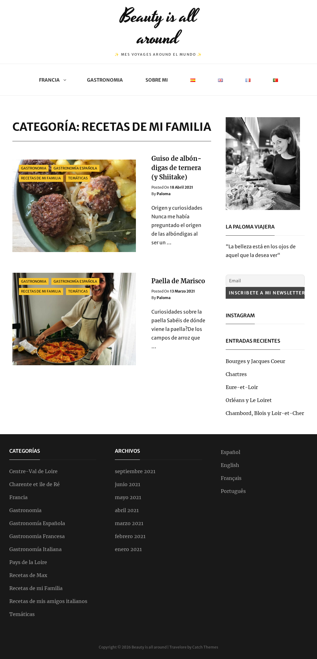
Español (230, 452)
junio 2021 (127, 484)
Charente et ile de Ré (34, 484)
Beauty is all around (158, 27)
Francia (49, 80)
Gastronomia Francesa (37, 536)
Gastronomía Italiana (35, 549)
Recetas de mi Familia (41, 178)
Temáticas (78, 178)
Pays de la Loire (28, 562)
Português (233, 491)
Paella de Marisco (178, 281)
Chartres (236, 374)
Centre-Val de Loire (33, 471)
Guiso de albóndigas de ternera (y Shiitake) (176, 168)
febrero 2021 (130, 536)
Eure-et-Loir (242, 387)
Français (231, 478)
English (230, 465)
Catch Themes (205, 647)
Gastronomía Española (75, 168)
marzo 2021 (129, 523)
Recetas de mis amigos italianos (48, 601)
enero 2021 (128, 549)
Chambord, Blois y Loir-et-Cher (265, 413)
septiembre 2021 (135, 471)
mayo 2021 (128, 497)
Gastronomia (105, 80)
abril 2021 (127, 510)
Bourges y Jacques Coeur (255, 361)
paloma (164, 193)
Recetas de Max (28, 575)
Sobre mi (156, 80)
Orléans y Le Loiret (249, 400)
